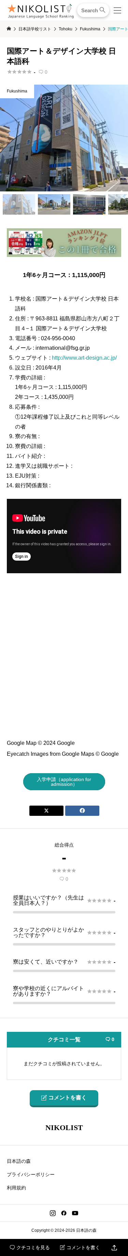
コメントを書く (80, 1247)
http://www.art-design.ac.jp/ (84, 358)
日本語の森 (19, 1161)
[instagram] (53, 1213)
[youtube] (75, 1213)
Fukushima (17, 91)
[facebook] (64, 1213)
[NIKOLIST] (40, 10)
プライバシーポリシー (31, 1174)
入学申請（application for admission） (64, 782)
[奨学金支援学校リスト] (64, 254)
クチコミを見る (30, 1247)
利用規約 (16, 1187)
